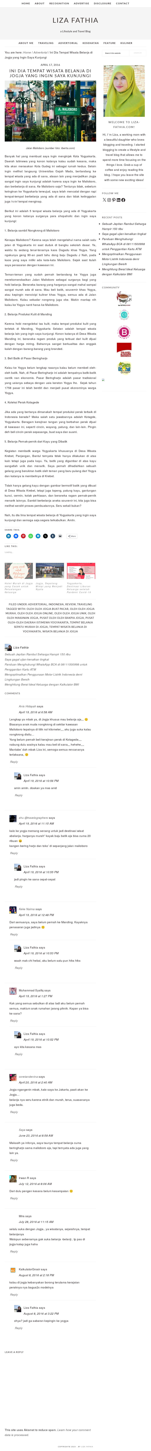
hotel (14, 201)
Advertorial (37, 604)
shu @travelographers (33, 818)
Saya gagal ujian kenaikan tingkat (27, 659)
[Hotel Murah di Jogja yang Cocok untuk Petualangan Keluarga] (19, 571)
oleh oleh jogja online (35, 613)
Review (70, 604)
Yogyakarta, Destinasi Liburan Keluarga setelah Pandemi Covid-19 (79, 588)
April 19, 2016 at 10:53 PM (41, 953)
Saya (22, 1130)
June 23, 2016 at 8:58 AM (36, 1135)
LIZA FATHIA (75, 20)
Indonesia (56, 604)
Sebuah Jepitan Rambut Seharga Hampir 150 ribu (38, 654)
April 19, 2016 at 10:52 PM (41, 1039)
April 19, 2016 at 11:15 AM (36, 823)
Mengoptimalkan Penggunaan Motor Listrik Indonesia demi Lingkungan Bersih (122, 259)
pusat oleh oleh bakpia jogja (62, 618)
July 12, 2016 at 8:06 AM (35, 1184)
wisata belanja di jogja (60, 631)
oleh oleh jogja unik (70, 613)
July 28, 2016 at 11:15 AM (36, 1222)
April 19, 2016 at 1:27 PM (35, 996)
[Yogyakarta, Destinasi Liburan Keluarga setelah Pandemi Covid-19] (81, 571)
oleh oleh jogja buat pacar (48, 609)
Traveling (84, 604)
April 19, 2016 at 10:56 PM (41, 781)
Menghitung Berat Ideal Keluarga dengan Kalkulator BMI (42, 684)
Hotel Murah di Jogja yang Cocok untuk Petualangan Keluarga (19, 588)
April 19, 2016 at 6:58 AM (35, 712)
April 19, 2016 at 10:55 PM (41, 872)
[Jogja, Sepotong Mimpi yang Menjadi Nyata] (50, 571)
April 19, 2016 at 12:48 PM (36, 915)
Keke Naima (27, 909)
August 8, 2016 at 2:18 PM (36, 1275)
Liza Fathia (87, 1446)
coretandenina (28, 1076)
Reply (14, 762)
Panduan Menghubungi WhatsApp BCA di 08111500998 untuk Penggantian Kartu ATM (123, 244)
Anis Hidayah (27, 706)
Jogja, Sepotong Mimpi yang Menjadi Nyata (49, 586)
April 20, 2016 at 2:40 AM (35, 1082)
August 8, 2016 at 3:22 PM (41, 1313)
